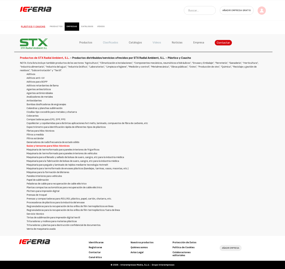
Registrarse (95, 247)
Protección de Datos (184, 242)
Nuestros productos (142, 242)
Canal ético (95, 257)
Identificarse (96, 242)
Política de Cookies (183, 247)
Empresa (198, 42)
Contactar (223, 42)
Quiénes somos (139, 247)
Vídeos (101, 26)
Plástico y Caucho (33, 26)
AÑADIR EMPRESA (230, 248)
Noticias (177, 42)
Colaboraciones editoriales (181, 254)
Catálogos (87, 26)
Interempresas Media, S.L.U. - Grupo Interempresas (147, 264)
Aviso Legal (137, 252)
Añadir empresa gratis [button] (236, 10)
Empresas (72, 26)
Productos (56, 26)
